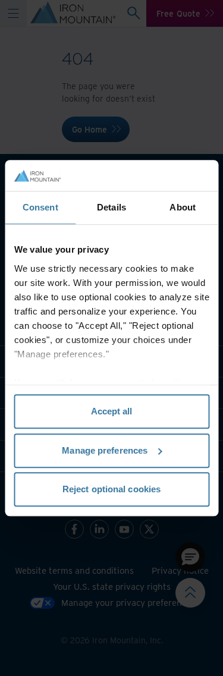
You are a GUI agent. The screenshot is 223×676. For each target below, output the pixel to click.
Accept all (112, 411)
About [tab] (182, 207)
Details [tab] (111, 207)
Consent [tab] (40, 207)
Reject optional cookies (111, 489)
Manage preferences (104, 450)
